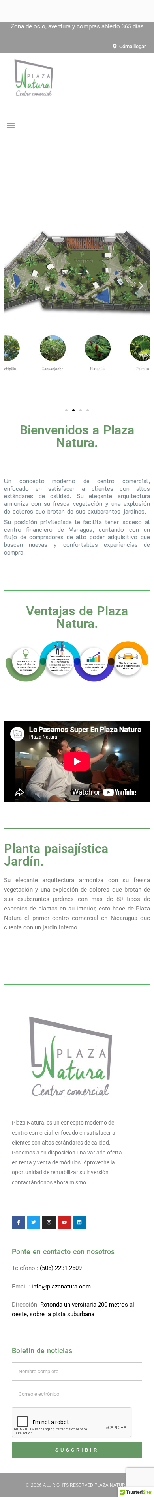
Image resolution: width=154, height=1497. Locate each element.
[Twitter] (34, 1222)
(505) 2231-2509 (61, 1268)
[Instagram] (49, 1222)
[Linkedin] (79, 1222)
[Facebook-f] (18, 1222)
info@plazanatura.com (61, 1286)
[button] (10, 125)
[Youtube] (64, 1222)
